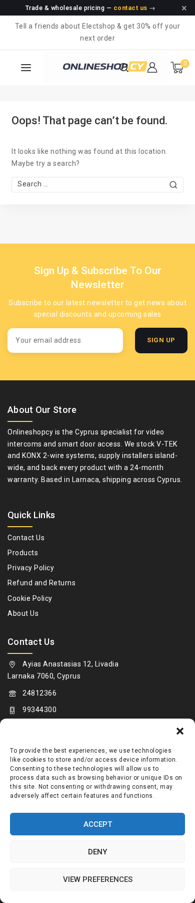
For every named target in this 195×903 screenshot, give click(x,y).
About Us (23, 613)
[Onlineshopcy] (78, 67)
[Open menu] (26, 68)
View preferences (97, 879)
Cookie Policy (30, 598)
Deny (97, 851)
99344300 (39, 710)
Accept (98, 824)
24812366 (39, 693)
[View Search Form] (124, 68)
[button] (180, 731)
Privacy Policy (31, 568)
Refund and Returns (42, 583)
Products (23, 553)
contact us (131, 8)
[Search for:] (98, 184)
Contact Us (26, 538)
